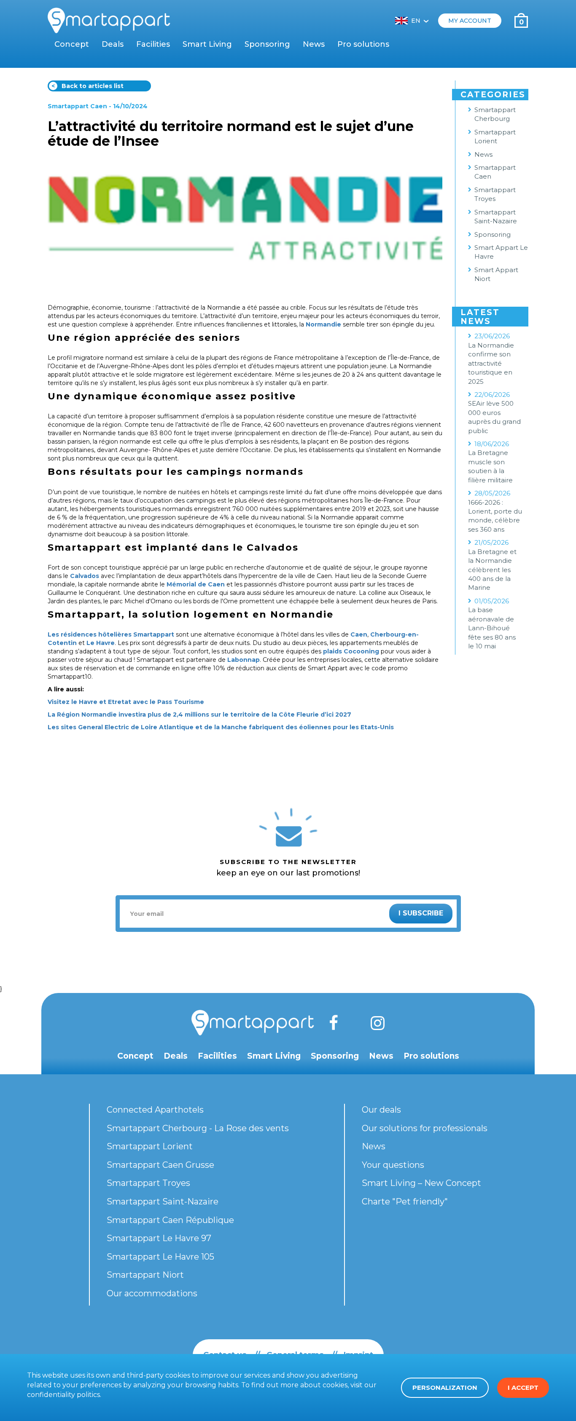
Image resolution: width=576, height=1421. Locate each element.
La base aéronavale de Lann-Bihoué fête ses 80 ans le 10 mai (492, 628)
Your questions (393, 1165)
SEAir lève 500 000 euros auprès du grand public (494, 416)
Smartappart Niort (145, 1275)
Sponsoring (267, 44)
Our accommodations (152, 1293)
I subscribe (420, 913)
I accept (523, 1388)
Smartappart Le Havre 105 (160, 1257)
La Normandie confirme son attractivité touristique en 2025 (491, 363)
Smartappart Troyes (495, 194)
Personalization (444, 1388)
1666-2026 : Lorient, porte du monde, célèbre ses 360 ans (495, 515)
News (314, 44)
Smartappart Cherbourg (495, 114)
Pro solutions (363, 44)
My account (469, 20)
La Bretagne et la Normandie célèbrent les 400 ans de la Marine (492, 570)
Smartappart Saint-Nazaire (495, 216)
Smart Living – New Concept (421, 1183)
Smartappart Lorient (495, 136)
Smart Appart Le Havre (501, 252)
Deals (113, 44)
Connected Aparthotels (155, 1110)
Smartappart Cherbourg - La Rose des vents (198, 1128)
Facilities (153, 44)
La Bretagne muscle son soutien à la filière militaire (490, 466)
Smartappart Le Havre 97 (159, 1238)
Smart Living (207, 44)
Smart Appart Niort (496, 274)
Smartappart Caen (77, 106)
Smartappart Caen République (170, 1220)
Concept (71, 44)
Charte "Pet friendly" (405, 1201)
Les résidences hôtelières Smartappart (111, 634)
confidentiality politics (63, 1395)
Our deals (381, 1110)
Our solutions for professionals (424, 1128)
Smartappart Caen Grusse (160, 1165)
